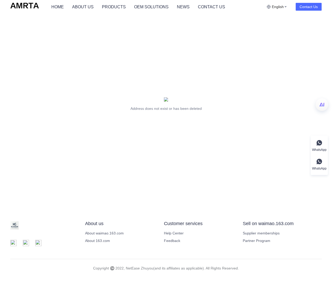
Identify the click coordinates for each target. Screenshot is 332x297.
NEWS (183, 7)
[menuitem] (57, 7)
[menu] (157, 7)
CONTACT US (211, 7)
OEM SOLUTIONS (151, 7)
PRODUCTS (114, 7)
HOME (57, 7)
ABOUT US (83, 7)
